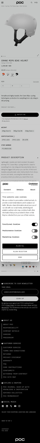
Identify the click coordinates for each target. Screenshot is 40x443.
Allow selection (20, 252)
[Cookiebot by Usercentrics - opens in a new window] (29, 184)
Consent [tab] (7, 190)
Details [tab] (20, 190)
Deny (20, 257)
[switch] (35, 230)
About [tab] (32, 190)
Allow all (20, 246)
